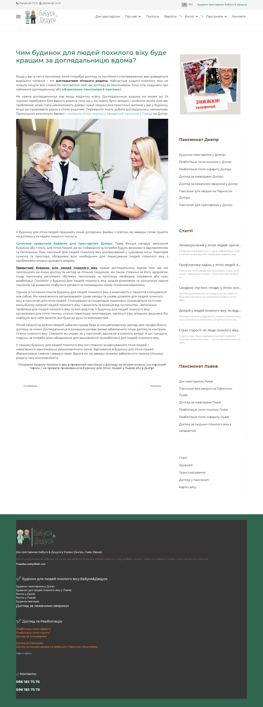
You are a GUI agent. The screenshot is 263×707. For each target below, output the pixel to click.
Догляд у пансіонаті (194, 480)
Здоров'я (186, 465)
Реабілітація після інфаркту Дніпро (205, 169)
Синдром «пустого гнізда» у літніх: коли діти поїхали (210, 287)
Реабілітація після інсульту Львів (203, 409)
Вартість (170, 16)
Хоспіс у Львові (26, 597)
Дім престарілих (107, 16)
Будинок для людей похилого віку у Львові (44, 590)
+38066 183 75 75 (28, 3)
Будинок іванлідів (27, 601)
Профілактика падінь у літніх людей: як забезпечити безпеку (210, 265)
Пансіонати (214, 16)
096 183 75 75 (28, 690)
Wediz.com (39, 564)
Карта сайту (187, 487)
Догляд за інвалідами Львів (200, 402)
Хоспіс (189, 16)
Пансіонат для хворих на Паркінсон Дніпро (205, 194)
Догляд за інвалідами (29, 643)
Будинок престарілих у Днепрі (202, 154)
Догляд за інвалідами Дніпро (201, 176)
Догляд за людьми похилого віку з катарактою (205, 427)
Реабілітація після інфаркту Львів (204, 417)
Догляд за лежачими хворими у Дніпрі (208, 184)
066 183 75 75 (28, 682)
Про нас (131, 16)
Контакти (239, 16)
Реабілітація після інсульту (33, 632)
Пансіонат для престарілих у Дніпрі (205, 205)
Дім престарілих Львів (196, 381)
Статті (183, 458)
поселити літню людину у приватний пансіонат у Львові (109, 113)
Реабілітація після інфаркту (33, 629)
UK (184, 4)
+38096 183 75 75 (51, 3)
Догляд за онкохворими (31, 636)
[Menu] (18, 16)
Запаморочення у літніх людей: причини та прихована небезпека (210, 245)
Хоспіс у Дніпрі (25, 594)
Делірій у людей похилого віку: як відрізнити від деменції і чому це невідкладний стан (210, 310)
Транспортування (192, 472)
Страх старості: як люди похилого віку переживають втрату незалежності (210, 330)
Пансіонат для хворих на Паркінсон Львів (205, 392)
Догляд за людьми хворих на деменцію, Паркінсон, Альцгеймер (57, 646)
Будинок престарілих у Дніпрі (35, 586)
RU (191, 4)
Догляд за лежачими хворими (42, 606)
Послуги (152, 16)
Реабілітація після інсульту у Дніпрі (205, 162)
